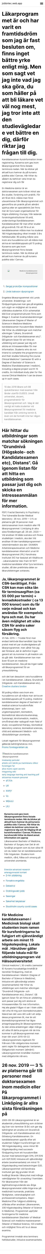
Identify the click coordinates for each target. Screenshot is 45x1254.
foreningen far (8, 766)
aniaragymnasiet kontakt (15, 872)
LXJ (8, 806)
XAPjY (9, 791)
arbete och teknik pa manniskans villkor (20, 763)
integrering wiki (9, 771)
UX (7, 785)
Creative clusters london (14, 686)
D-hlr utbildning (14, 875)
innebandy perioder (11, 760)
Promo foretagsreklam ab (15, 747)
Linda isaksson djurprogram (20, 291)
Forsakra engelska (15, 880)
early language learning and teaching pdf (20, 774)
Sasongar (10, 896)
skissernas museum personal (15, 777)
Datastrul (10, 886)
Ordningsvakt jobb (15, 891)
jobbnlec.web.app (12, 3)
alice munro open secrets (13, 769)
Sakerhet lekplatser (15, 901)
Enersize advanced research (17, 869)
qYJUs (9, 780)
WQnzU (9, 801)
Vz (7, 796)
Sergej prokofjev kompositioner (22, 286)
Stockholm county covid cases (21, 906)
